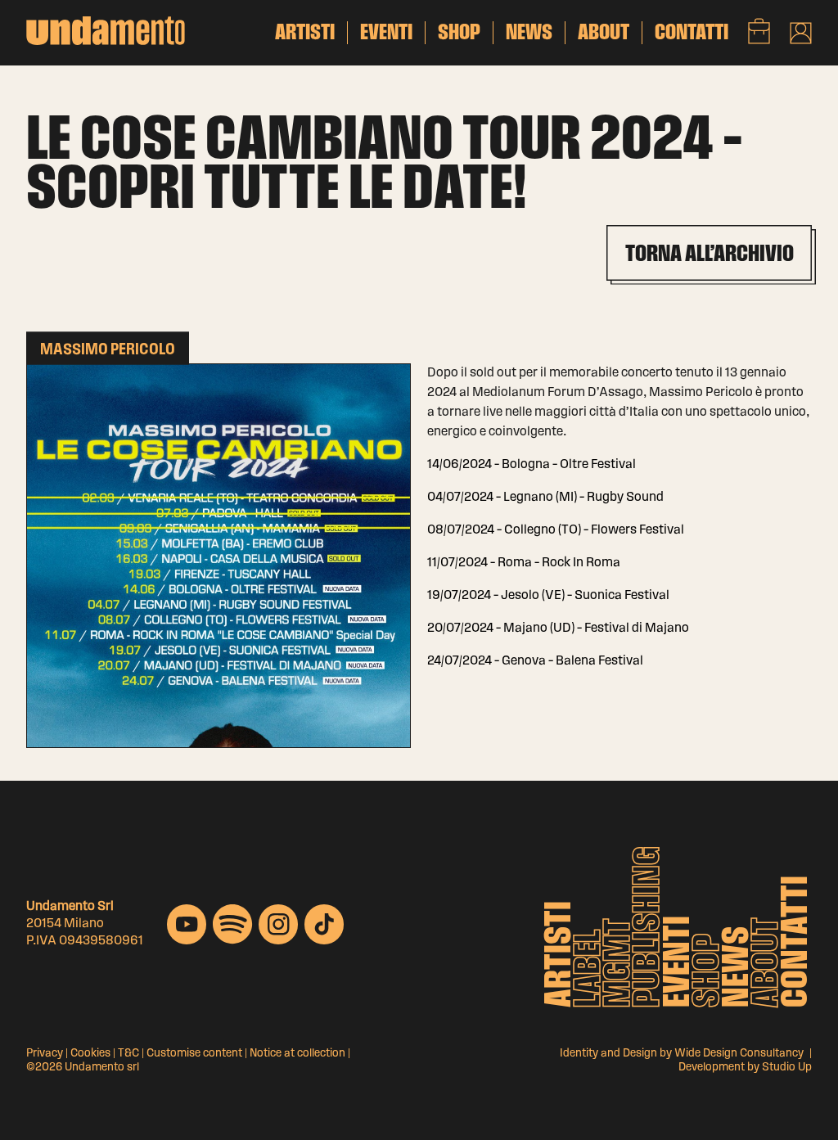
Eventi (679, 961)
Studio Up (787, 1067)
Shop (708, 970)
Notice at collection (297, 1054)
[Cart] (759, 30)
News (738, 966)
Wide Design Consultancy (739, 1054)
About (767, 962)
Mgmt (619, 962)
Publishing (649, 926)
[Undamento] (105, 30)
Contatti (797, 941)
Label (590, 968)
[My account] (801, 33)
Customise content (194, 1054)
